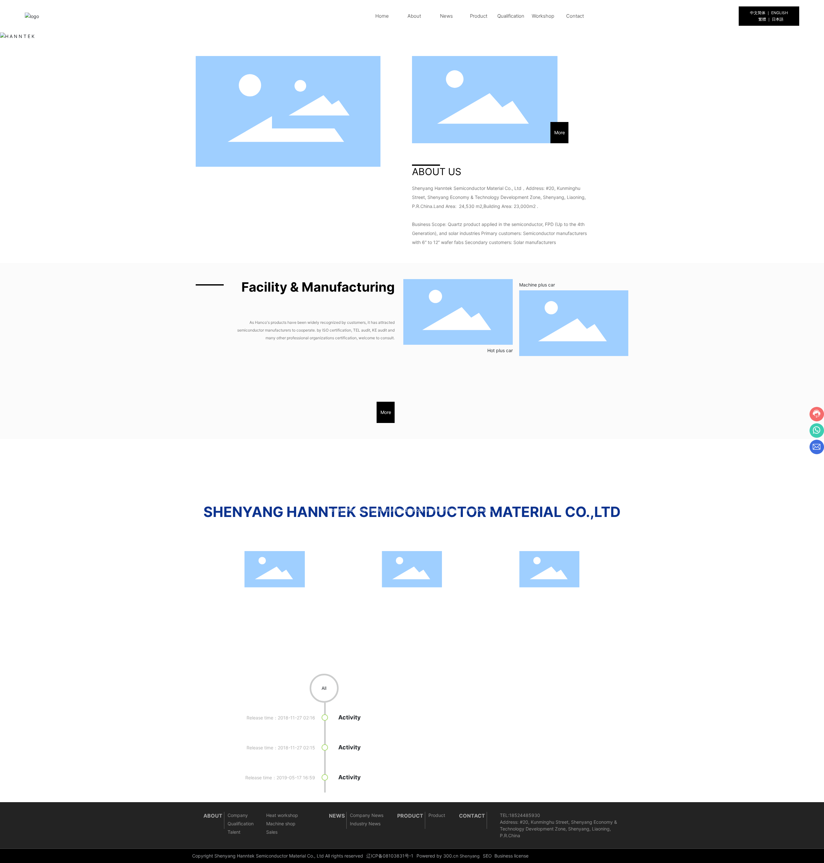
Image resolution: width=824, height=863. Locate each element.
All (324, 688)
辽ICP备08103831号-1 (389, 855)
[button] (403, 33)
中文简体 (757, 12)
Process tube (232, 620)
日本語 (777, 19)
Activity (349, 717)
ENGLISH (779, 12)
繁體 (762, 19)
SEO (487, 855)
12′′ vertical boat (511, 620)
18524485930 (524, 815)
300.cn (450, 855)
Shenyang (470, 855)
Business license (511, 855)
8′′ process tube (373, 620)
